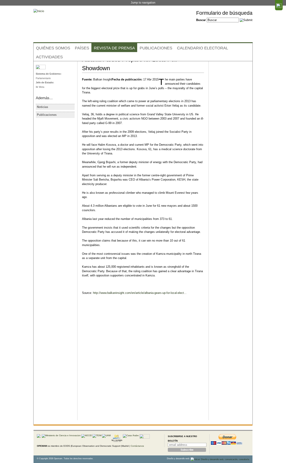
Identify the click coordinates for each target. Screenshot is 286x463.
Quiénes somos (53, 48)
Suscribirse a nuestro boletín (182, 438)
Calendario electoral (202, 48)
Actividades (49, 57)
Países (82, 48)
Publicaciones (156, 48)
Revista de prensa (114, 48)
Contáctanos (137, 446)
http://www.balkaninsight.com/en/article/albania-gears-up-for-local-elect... (140, 293)
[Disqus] (143, 363)
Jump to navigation (143, 2)
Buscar (201, 20)
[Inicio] (39, 11)
